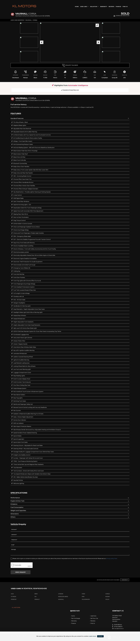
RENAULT (37, 599)
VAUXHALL (28, 20)
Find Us (125, 6)
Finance (118, 6)
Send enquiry (20, 572)
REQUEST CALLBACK (71, 65)
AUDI (12, 593)
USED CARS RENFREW (17, 20)
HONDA (107, 593)
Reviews (111, 6)
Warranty (103, 6)
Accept (100, 636)
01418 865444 (118, 624)
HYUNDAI (13, 596)
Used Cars (83, 6)
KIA (35, 596)
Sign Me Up (125, 579)
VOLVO (107, 599)
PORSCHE (13, 599)
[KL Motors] (24, 6)
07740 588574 (118, 626)
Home (77, 6)
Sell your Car (94, 618)
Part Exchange (75, 618)
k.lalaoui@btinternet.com (119, 628)
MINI (83, 596)
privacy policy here (111, 558)
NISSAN (107, 596)
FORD (83, 593)
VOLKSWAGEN (86, 599)
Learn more (92, 636)
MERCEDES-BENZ (63, 596)
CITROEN (60, 593)
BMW (36, 593)
